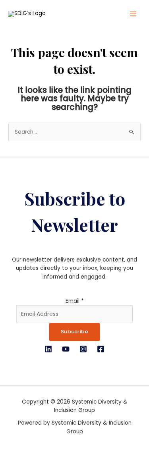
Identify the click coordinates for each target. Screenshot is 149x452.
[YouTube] (66, 349)
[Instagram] (83, 349)
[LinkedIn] (48, 349)
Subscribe (75, 331)
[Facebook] (100, 349)
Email (75, 301)
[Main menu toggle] (133, 14)
